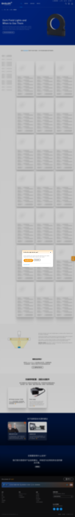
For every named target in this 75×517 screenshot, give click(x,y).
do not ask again (27, 264)
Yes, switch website (28, 260)
